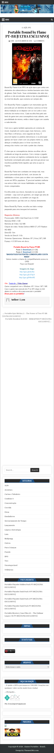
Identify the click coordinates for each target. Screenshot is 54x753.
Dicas (7, 512)
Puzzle (7, 552)
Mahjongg (9, 539)
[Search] (52, 19)
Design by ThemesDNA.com (27, 750)
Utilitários (9, 570)
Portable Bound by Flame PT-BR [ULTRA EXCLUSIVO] (27, 34)
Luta (6, 534)
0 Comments (40, 41)
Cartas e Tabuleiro (12, 494)
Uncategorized (11, 565)
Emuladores (10, 516)
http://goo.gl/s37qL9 (27, 275)
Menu (6, 2)
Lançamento (10, 525)
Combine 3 (9, 499)
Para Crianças (10, 548)
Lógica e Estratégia (13, 530)
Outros (7, 543)
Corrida (8, 508)
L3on (12, 41)
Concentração (10, 503)
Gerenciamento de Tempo (15, 521)
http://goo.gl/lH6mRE (27, 278)
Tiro (6, 561)
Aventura (8, 490)
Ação (25, 27)
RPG (29, 27)
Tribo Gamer (22, 283)
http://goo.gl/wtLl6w (27, 272)
